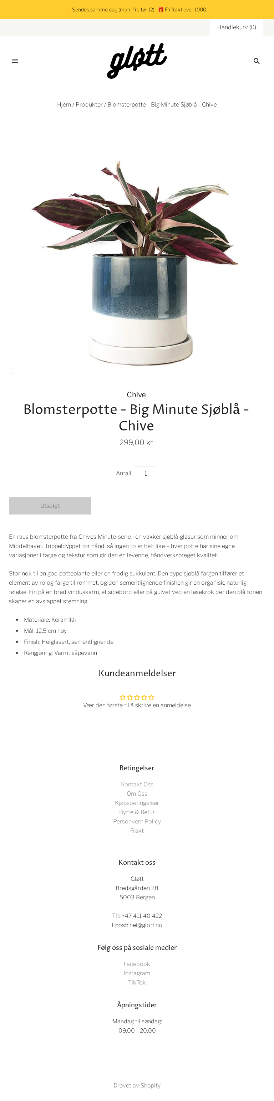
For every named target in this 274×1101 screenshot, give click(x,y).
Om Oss (137, 793)
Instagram (137, 973)
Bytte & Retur (137, 812)
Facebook (137, 964)
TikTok (137, 982)
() (236, 27)
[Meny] (15, 61)
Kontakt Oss (137, 784)
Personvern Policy (137, 821)
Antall (123, 473)
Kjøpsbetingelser (137, 803)
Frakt (137, 830)
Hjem (64, 104)
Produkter (89, 104)
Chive (136, 394)
